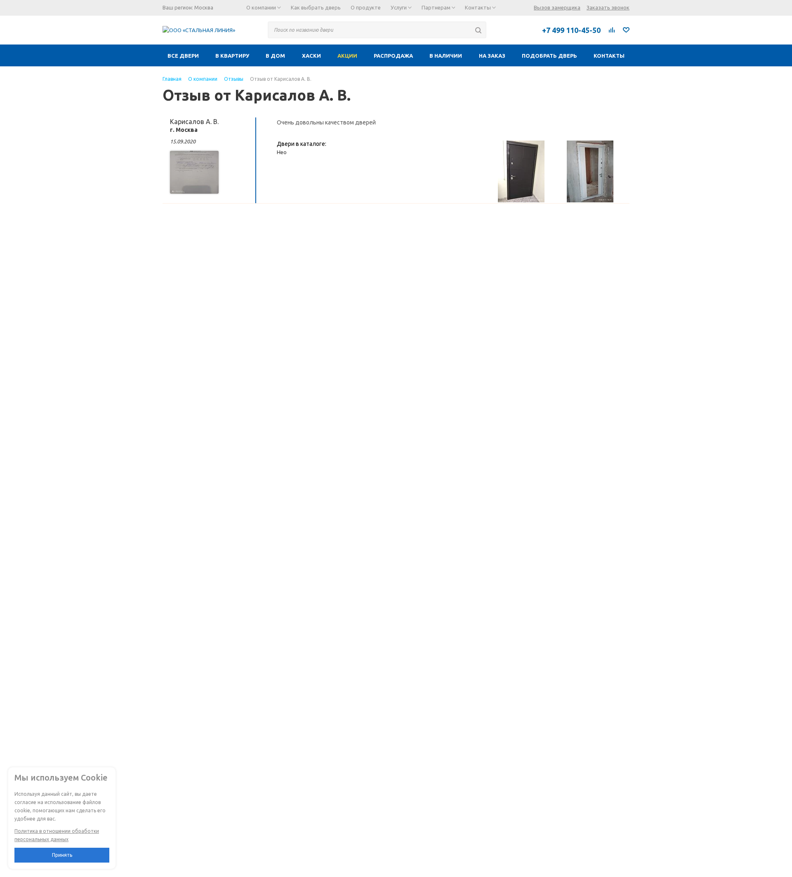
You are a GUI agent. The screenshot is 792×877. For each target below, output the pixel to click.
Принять (62, 855)
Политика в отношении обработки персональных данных (56, 835)
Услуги (399, 7)
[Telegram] (501, 30)
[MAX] (519, 30)
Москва (203, 7)
